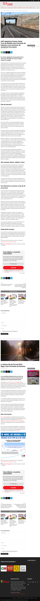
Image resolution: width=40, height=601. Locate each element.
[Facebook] (30, 0)
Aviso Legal (15, 270)
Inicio (1, 10)
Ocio (5, 7)
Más (33, 7)
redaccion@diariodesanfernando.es (18, 593)
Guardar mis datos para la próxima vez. (10, 331)
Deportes (15, 7)
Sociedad (30, 7)
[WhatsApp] (37, 0)
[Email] (9, 52)
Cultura (8, 7)
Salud (12, 7)
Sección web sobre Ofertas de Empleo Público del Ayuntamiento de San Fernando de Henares (4, 302)
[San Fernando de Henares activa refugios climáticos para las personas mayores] (22, 296)
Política (23, 7)
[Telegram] (33, 0)
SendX (24, 273)
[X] (35, 0)
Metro (27, 7)
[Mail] (31, 0)
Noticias (2, 7)
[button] (38, 7)
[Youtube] (38, 0)
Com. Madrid (20, 7)
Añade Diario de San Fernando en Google (8, 241)
